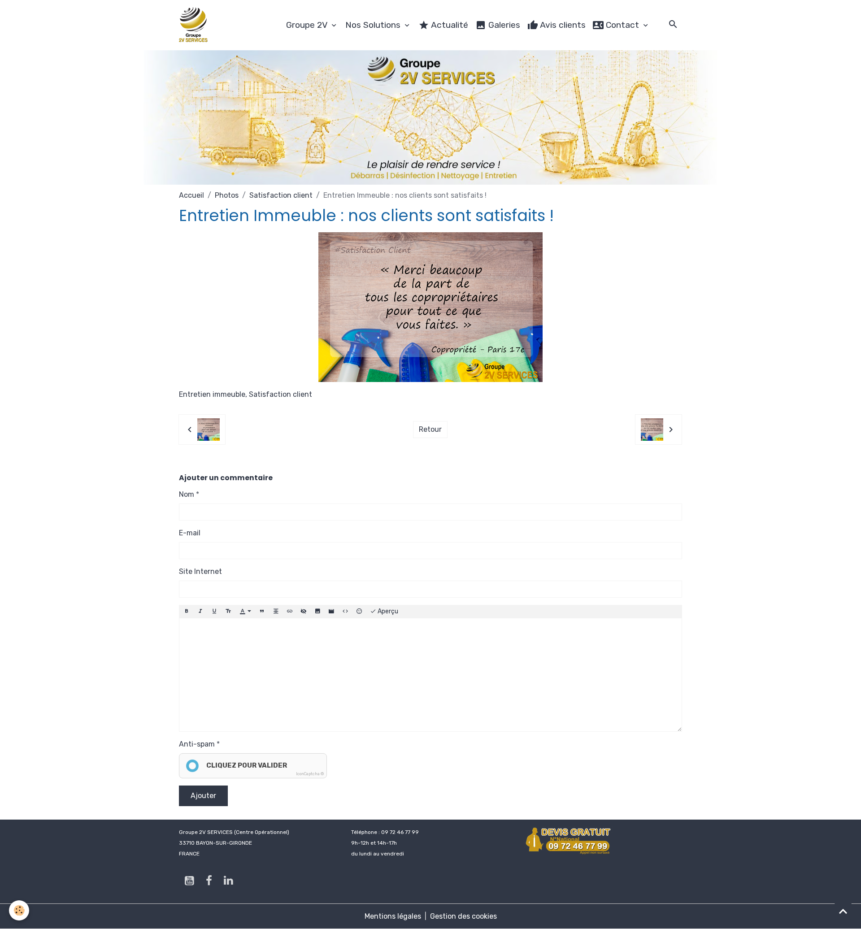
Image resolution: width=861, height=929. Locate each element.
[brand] (195, 25)
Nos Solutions (374, 25)
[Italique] (200, 611)
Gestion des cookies (463, 916)
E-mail (189, 533)
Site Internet (200, 571)
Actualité (448, 25)
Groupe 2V (308, 25)
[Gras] (186, 611)
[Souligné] (214, 611)
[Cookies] (19, 910)
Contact (622, 25)
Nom (186, 494)
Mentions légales (393, 916)
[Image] (317, 611)
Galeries (503, 25)
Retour (430, 429)
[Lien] (290, 611)
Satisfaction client (281, 195)
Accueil (191, 195)
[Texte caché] (303, 611)
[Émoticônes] (359, 611)
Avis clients (562, 25)
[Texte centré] (276, 611)
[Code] (345, 611)
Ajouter (203, 795)
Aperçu (387, 611)
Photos (227, 195)
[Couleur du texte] (245, 611)
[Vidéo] (331, 611)
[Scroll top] (843, 911)
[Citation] (262, 611)
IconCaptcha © (310, 774)
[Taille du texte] (228, 611)
